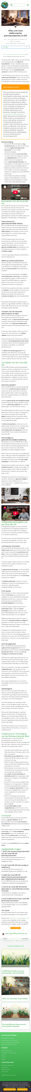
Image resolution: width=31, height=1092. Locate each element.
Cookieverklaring (22, 1089)
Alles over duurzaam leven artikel (14, 999)
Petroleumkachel (21, 54)
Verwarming (13, 54)
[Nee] (29, 1086)
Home (4, 54)
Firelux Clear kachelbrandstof (12, 114)
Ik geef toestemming (10, 1089)
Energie (8, 54)
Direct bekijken (16, 928)
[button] (27, 5)
